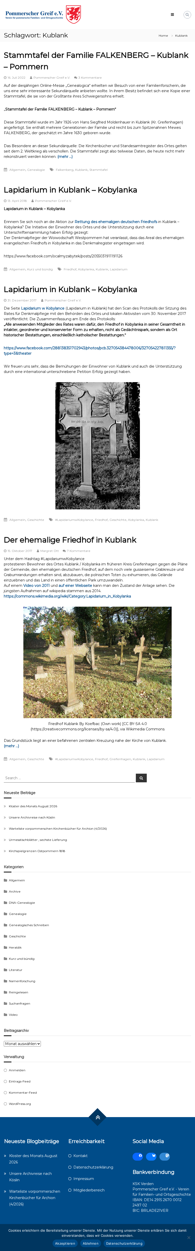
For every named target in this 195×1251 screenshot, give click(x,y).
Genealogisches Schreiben (29, 925)
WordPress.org (20, 1104)
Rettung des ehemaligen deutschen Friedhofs (116, 221)
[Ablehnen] (188, 1237)
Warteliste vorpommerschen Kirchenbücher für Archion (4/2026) (58, 828)
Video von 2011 (36, 585)
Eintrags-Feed (19, 1081)
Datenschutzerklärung (93, 1167)
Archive (15, 891)
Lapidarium (118, 269)
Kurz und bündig (40, 269)
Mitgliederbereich (89, 1190)
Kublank (81, 170)
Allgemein (17, 170)
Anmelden (17, 1070)
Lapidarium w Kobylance (42, 308)
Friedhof (70, 269)
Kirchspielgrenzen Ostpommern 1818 (37, 851)
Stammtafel (98, 170)
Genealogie (36, 170)
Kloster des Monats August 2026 (33, 806)
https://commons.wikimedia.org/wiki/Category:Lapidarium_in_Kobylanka (67, 596)
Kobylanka (86, 269)
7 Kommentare (78, 551)
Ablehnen (91, 1243)
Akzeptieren (65, 1243)
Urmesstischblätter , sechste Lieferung (38, 840)
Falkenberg (64, 170)
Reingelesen (18, 992)
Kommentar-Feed (23, 1092)
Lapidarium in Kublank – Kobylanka (70, 189)
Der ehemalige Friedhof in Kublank (70, 540)
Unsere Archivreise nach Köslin (32, 817)
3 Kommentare (90, 77)
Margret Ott (49, 551)
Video (13, 1015)
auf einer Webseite (75, 585)
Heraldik (15, 947)
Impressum (83, 1178)
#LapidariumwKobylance (74, 520)
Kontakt (80, 1155)
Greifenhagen (120, 759)
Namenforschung (22, 981)
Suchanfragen (19, 1003)
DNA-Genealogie (22, 903)
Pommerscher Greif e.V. (52, 77)
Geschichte (35, 520)
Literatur (15, 970)
